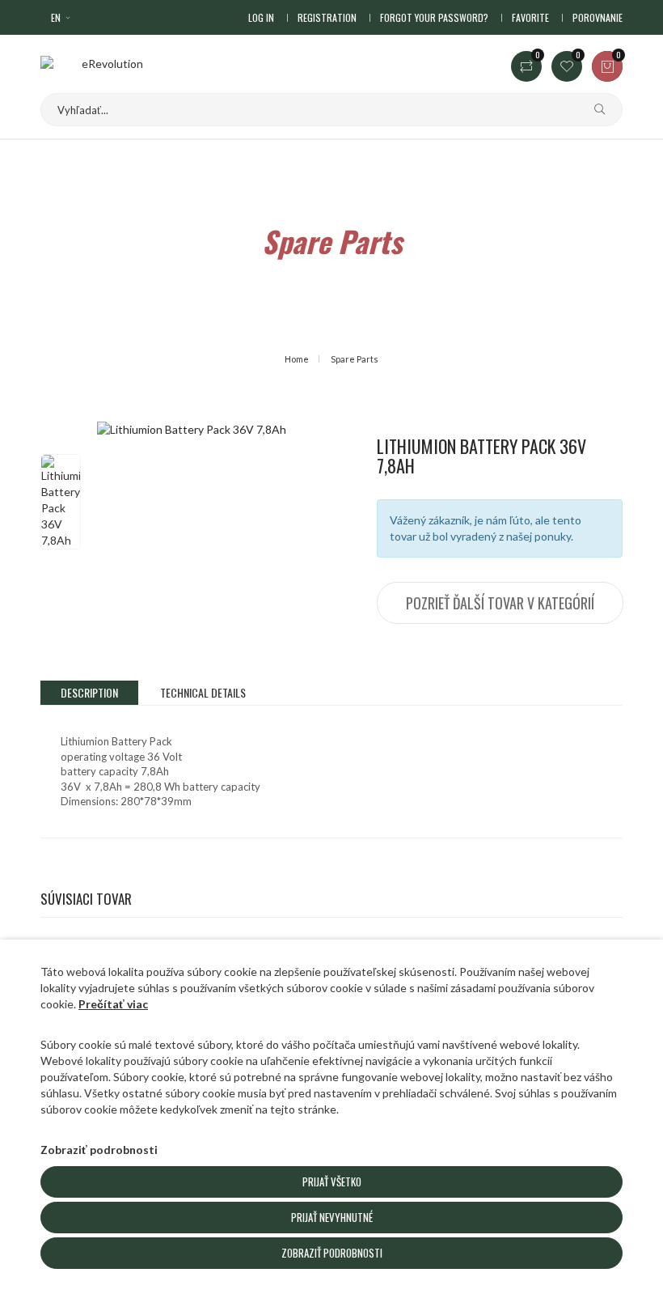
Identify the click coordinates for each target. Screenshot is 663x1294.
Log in (261, 17)
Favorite (530, 17)
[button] (61, 17)
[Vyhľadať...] (593, 109)
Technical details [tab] (203, 692)
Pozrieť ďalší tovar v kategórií (500, 602)
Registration (327, 17)
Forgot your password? (434, 17)
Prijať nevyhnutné (332, 1217)
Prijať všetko (331, 1181)
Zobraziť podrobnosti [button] (99, 1149)
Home (297, 359)
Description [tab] (89, 692)
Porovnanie (597, 17)
